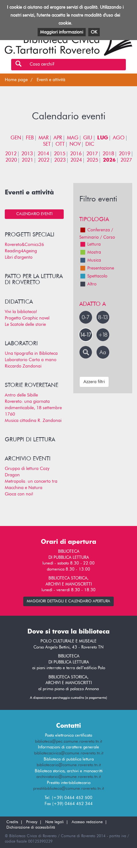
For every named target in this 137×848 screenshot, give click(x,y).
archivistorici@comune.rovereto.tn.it (68, 777)
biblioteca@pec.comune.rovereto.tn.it (68, 741)
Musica (94, 260)
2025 (92, 160)
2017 (92, 154)
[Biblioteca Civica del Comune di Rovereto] (68, 42)
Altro (92, 284)
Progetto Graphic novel (27, 318)
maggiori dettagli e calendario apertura (68, 601)
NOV (75, 144)
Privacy (31, 822)
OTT (60, 144)
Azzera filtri (94, 382)
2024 (76, 160)
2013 (27, 154)
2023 (60, 160)
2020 (11, 160)
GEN (16, 138)
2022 (43, 160)
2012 (11, 154)
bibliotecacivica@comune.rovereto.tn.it (68, 753)
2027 (126, 160)
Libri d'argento (18, 257)
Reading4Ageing (21, 251)
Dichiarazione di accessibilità (30, 828)
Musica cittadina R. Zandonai (33, 420)
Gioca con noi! (19, 494)
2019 (124, 154)
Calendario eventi (34, 214)
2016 (76, 154)
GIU (87, 138)
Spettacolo (97, 276)
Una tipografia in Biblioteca (31, 353)
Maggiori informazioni (61, 32)
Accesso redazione (87, 822)
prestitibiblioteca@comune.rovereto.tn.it (68, 789)
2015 (59, 154)
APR (58, 138)
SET (47, 144)
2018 (108, 154)
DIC (89, 144)
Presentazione (100, 268)
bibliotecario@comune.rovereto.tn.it (69, 765)
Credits (12, 822)
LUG (102, 138)
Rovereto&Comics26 (24, 244)
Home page (16, 80)
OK (94, 32)
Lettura (94, 244)
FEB (30, 138)
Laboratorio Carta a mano (30, 360)
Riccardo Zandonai (23, 366)
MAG (72, 138)
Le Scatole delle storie (25, 324)
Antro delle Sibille (21, 395)
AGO (119, 138)
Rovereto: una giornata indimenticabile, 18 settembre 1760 (33, 408)
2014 (43, 154)
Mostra (94, 252)
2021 (27, 160)
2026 (109, 160)
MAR (44, 138)
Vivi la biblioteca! (21, 312)
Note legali (54, 822)
